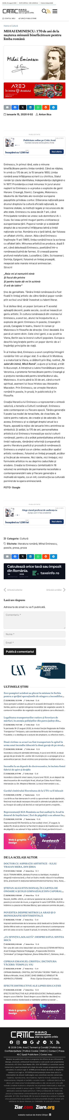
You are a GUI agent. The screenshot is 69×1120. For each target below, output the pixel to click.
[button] (44, 11)
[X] (51, 1042)
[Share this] (15, 107)
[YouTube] (25, 1042)
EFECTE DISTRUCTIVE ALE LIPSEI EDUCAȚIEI (32, 986)
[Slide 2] (17, 145)
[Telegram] (44, 1042)
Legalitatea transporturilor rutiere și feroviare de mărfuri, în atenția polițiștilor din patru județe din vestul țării (31, 721)
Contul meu (46, 1054)
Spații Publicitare (30, 1054)
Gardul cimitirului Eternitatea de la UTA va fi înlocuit (33, 791)
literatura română (27, 543)
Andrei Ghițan (42, 1115)
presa (16, 547)
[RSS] (57, 1042)
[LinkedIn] (50, 1115)
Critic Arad (30, 700)
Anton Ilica (45, 114)
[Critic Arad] (18, 11)
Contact (53, 1051)
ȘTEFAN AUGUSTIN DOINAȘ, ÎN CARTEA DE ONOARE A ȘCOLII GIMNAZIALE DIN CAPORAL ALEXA (33, 891)
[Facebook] (11, 1042)
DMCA (43, 1051)
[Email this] (7, 107)
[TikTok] (38, 1042)
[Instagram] (18, 1042)
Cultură (14, 26)
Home (6, 26)
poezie (7, 547)
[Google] (32, 1042)
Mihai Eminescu (48, 543)
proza (23, 547)
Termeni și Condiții (39, 1047)
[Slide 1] (15, 145)
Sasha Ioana (29, 795)
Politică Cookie (30, 1051)
